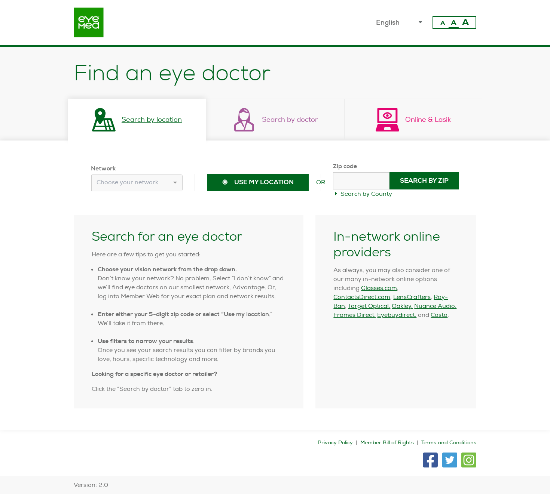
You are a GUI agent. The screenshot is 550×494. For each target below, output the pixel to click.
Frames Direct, (354, 315)
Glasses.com (379, 288)
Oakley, (402, 306)
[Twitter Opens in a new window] (449, 460)
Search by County (365, 194)
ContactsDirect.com (361, 297)
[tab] (137, 120)
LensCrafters (412, 297)
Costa (439, 315)
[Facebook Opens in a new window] (430, 460)
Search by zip (424, 181)
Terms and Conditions (448, 442)
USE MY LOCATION (263, 182)
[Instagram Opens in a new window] (468, 460)
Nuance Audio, (435, 306)
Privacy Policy (335, 442)
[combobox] (136, 183)
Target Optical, (369, 306)
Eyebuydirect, (396, 315)
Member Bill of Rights (387, 442)
